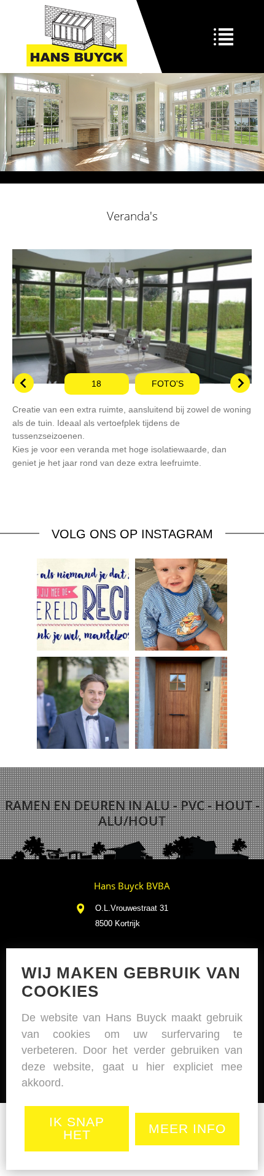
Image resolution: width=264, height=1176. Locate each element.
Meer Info (187, 1128)
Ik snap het (76, 1128)
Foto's (168, 384)
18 (96, 384)
